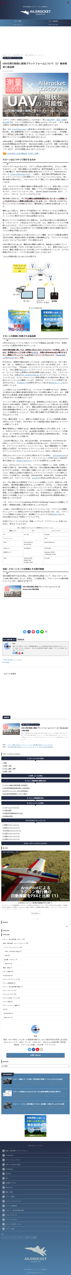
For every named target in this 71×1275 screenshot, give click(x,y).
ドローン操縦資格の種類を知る (36, 780)
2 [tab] (34, 919)
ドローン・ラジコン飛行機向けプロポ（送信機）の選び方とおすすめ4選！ (39, 1104)
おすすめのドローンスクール (36, 820)
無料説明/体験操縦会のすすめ (13, 813)
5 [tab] (39, 919)
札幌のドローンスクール (11, 825)
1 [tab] (32, 919)
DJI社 (34, 352)
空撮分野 (49, 120)
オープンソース (6, 1237)
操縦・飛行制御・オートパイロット (13, 659)
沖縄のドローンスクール (12, 839)
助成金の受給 (8, 816)
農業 (5, 763)
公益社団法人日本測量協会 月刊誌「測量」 (23, 153)
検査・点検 (7, 766)
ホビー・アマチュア (18, 1237)
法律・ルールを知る (36, 775)
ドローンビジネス (53, 24)
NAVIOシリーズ (56, 383)
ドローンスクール (18, 24)
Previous (3, 885)
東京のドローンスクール (12, 828)
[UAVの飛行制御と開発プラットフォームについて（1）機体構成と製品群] (37, 631)
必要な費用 (7, 810)
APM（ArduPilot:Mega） (30, 375)
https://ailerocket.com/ (20, 174)
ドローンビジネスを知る (36, 758)
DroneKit (35, 478)
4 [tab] (37, 919)
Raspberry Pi (22, 383)
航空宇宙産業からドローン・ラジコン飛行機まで (35, 1269)
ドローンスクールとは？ (11, 807)
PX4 (23, 370)
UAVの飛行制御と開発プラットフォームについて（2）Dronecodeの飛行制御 (30, 747)
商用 (27, 1237)
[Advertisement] (35, 39)
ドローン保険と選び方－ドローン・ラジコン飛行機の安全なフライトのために (30, 745)
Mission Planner (22, 461)
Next (68, 885)
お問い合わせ (35, 1055)
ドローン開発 (17, 21)
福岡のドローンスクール (12, 836)
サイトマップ (40, 1145)
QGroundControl (59, 455)
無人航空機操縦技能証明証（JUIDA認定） (17, 788)
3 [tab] (35, 919)
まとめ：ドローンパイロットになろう (35, 843)
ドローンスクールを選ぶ (36, 803)
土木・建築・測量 (9, 768)
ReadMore (35, 913)
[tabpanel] (35, 883)
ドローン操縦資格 (53, 21)
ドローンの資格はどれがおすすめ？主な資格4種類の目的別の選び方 (37, 1092)
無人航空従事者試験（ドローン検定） (16, 794)
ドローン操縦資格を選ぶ (36, 798)
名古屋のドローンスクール (12, 830)
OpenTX (56, 514)
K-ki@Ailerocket (19, 129)
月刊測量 (6, 662)
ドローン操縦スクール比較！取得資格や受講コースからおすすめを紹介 (38, 1079)
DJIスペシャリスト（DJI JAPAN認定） (16, 791)
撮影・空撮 (7, 771)
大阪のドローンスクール (12, 833)
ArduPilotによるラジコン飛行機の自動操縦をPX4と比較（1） (35, 903)
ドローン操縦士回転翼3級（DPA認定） (16, 785)
